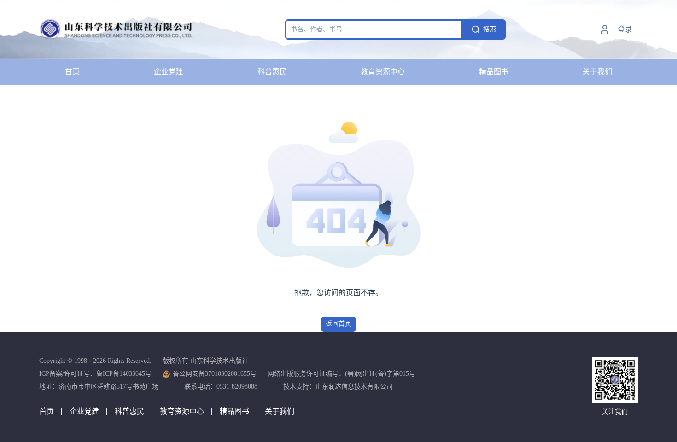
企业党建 (168, 72)
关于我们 (597, 72)
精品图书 (493, 72)
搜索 (489, 29)
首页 (72, 72)
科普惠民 (272, 72)
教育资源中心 (383, 72)
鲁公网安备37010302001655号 (215, 373)
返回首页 (338, 323)
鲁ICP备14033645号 (124, 373)
